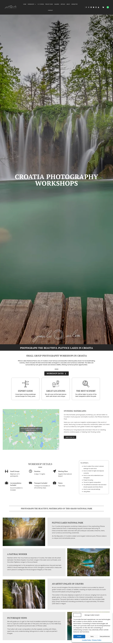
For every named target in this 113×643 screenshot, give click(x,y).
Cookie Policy (86, 640)
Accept (79, 636)
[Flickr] (93, 7)
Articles (63, 4)
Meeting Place (63, 471)
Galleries (56, 4)
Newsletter (74, 4)
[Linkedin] (91, 7)
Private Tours (49, 4)
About (68, 4)
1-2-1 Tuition (41, 4)
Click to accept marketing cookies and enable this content (31, 429)
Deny (92, 636)
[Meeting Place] (54, 471)
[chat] (108, 7)
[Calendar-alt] (96, 7)
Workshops (31, 4)
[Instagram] (88, 7)
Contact (50, 10)
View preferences (105, 636)
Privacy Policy (96, 640)
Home (24, 4)
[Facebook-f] (86, 7)
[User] (98, 7)
